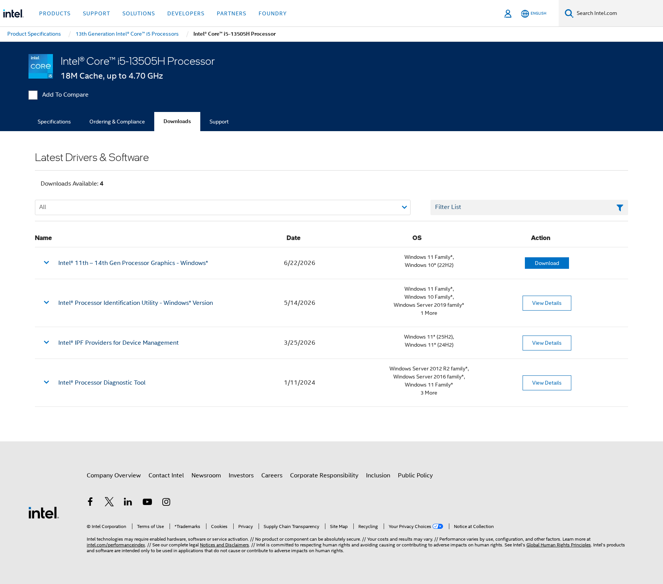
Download (547, 263)
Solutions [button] (138, 13)
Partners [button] (231, 13)
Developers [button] (186, 13)
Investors (241, 475)
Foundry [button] (273, 13)
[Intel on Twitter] (109, 503)
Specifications (54, 121)
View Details (547, 302)
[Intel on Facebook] (90, 503)
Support (219, 121)
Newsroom (206, 475)
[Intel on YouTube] (147, 503)
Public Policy (415, 475)
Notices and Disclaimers (224, 545)
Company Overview (114, 475)
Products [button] (55, 13)
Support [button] (96, 13)
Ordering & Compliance (117, 121)
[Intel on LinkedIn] (128, 503)
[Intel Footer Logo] (43, 512)
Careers (271, 475)
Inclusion (378, 475)
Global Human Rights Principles (558, 545)
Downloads (177, 121)
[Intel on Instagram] (166, 503)
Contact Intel (166, 475)
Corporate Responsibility (324, 475)
